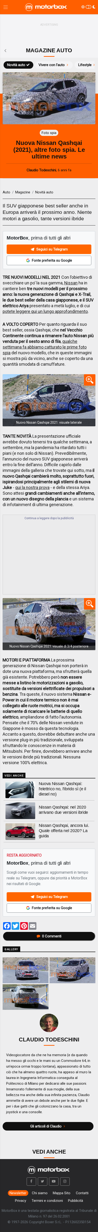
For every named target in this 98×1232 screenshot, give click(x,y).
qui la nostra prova (32, 487)
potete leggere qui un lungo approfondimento (45, 311)
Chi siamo (40, 1193)
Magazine (22, 192)
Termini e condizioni (47, 1200)
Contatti (82, 1193)
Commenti (51, 936)
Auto (6, 192)
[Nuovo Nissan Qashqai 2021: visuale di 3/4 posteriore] (49, 624)
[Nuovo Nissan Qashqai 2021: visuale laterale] (49, 400)
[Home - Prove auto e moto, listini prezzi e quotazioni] (46, 7)
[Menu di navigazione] (5, 7)
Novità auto (16, 65)
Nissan (71, 282)
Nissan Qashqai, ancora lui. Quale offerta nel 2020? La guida (64, 830)
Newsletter (18, 1193)
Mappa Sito (61, 1193)
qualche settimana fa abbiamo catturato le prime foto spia (45, 347)
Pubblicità (75, 1200)
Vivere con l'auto (52, 65)
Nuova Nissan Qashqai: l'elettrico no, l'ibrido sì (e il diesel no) (62, 788)
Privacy (20, 1200)
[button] (31, 1181)
